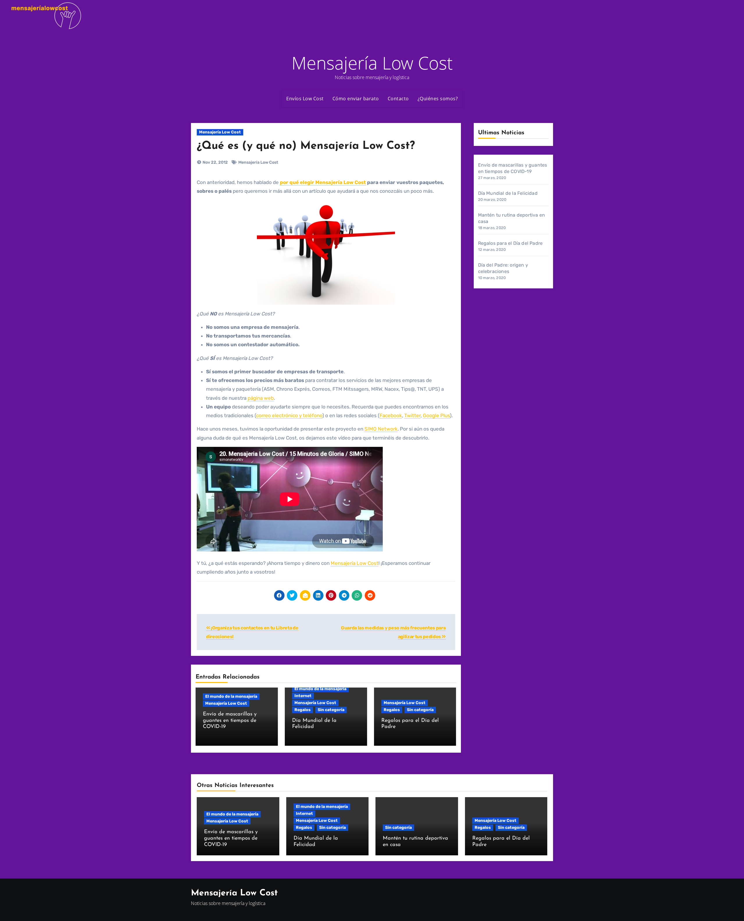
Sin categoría (331, 709)
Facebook (391, 415)
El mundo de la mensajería (231, 696)
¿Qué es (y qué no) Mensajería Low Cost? (306, 146)
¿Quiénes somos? (438, 98)
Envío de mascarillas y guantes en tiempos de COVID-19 (230, 720)
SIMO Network (381, 429)
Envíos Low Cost (305, 98)
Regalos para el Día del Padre (510, 243)
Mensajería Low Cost (372, 63)
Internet (303, 695)
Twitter (412, 415)
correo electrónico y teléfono (289, 415)
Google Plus (436, 415)
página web (261, 398)
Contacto (398, 98)
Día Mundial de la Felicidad (508, 193)
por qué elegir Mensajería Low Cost (323, 182)
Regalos (302, 709)
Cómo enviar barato (355, 98)
